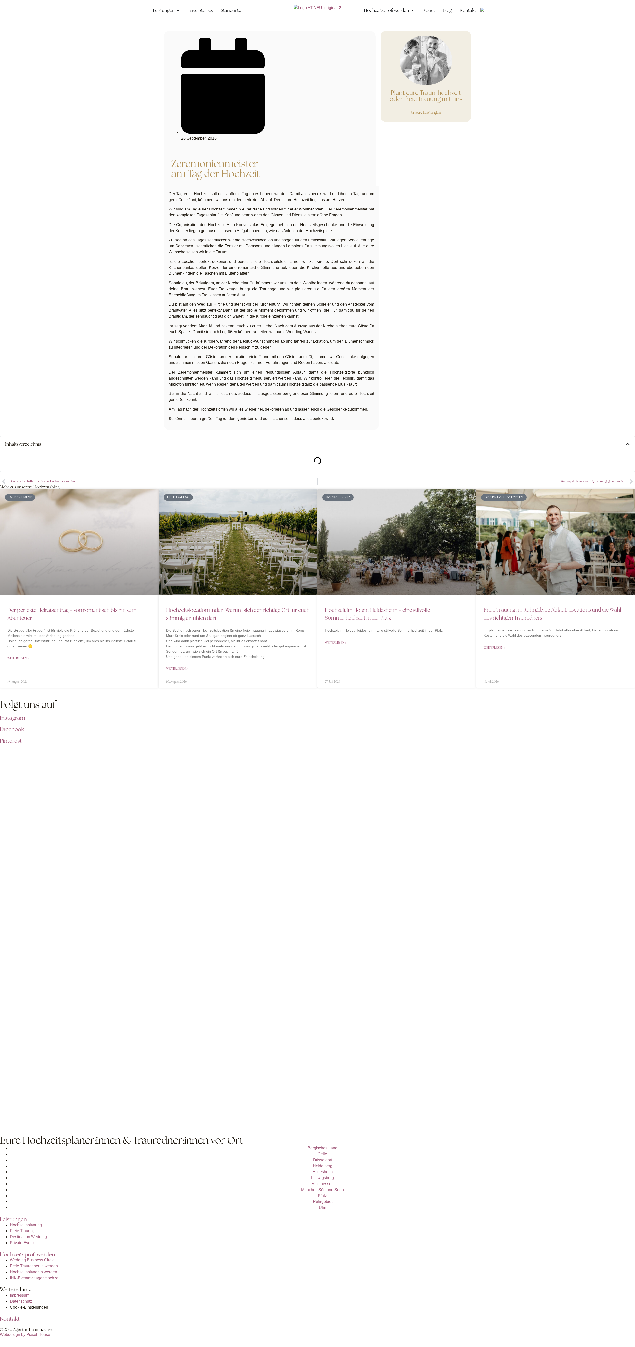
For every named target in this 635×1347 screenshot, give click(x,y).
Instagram (12, 717)
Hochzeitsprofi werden (27, 1254)
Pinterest (11, 740)
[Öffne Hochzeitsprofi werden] (412, 10)
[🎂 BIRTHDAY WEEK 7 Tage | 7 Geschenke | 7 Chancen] (445, 811)
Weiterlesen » (18, 658)
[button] (628, 444)
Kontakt (10, 1318)
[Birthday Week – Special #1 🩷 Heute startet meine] (317, 785)
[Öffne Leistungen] (178, 10)
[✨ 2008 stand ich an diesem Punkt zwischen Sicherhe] (62, 844)
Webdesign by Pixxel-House (25, 1334)
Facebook (12, 729)
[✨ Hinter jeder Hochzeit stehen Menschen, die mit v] (572, 803)
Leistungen (13, 1219)
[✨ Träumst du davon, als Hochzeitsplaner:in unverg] (62, 1037)
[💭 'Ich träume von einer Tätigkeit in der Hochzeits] (190, 850)
